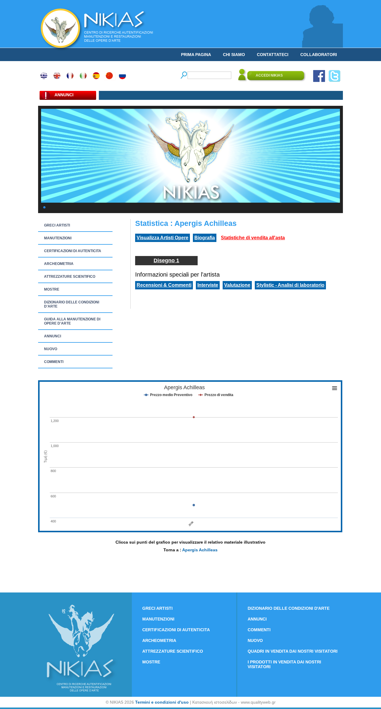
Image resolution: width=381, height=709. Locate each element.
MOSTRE (51, 289)
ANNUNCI (52, 336)
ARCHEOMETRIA (59, 264)
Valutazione (237, 285)
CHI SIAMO (234, 54)
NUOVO (50, 349)
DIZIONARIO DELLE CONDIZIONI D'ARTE (71, 304)
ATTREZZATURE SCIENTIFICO (69, 276)
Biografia (204, 237)
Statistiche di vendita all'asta (253, 237)
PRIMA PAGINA (196, 54)
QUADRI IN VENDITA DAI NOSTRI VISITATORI (293, 651)
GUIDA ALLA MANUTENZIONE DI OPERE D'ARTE (72, 321)
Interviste (207, 285)
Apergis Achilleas (200, 549)
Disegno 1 (166, 260)
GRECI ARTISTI (57, 225)
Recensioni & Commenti (164, 285)
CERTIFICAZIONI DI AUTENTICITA (72, 251)
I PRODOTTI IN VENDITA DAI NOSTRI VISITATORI (284, 664)
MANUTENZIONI (57, 238)
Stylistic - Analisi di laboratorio (290, 285)
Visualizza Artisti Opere (162, 237)
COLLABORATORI (318, 54)
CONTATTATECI (272, 54)
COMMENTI (53, 362)
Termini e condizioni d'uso (162, 702)
